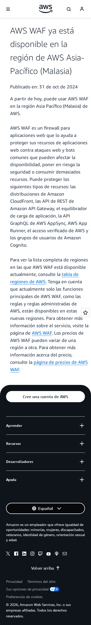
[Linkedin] (24, 554)
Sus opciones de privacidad (27, 589)
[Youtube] (49, 554)
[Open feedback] (85, 312)
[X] (8, 554)
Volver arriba (42, 568)
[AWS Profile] (82, 9)
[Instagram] (32, 554)
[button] (45, 396)
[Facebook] (16, 554)
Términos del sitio (41, 581)
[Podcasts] (57, 554)
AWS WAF (42, 333)
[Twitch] (40, 554)
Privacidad (14, 581)
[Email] (65, 554)
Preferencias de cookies (24, 597)
